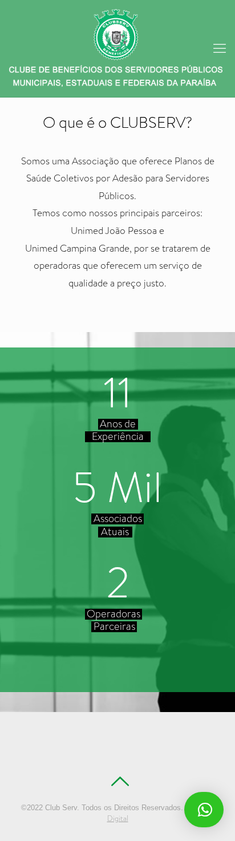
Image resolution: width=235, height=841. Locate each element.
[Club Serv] (117, 48)
